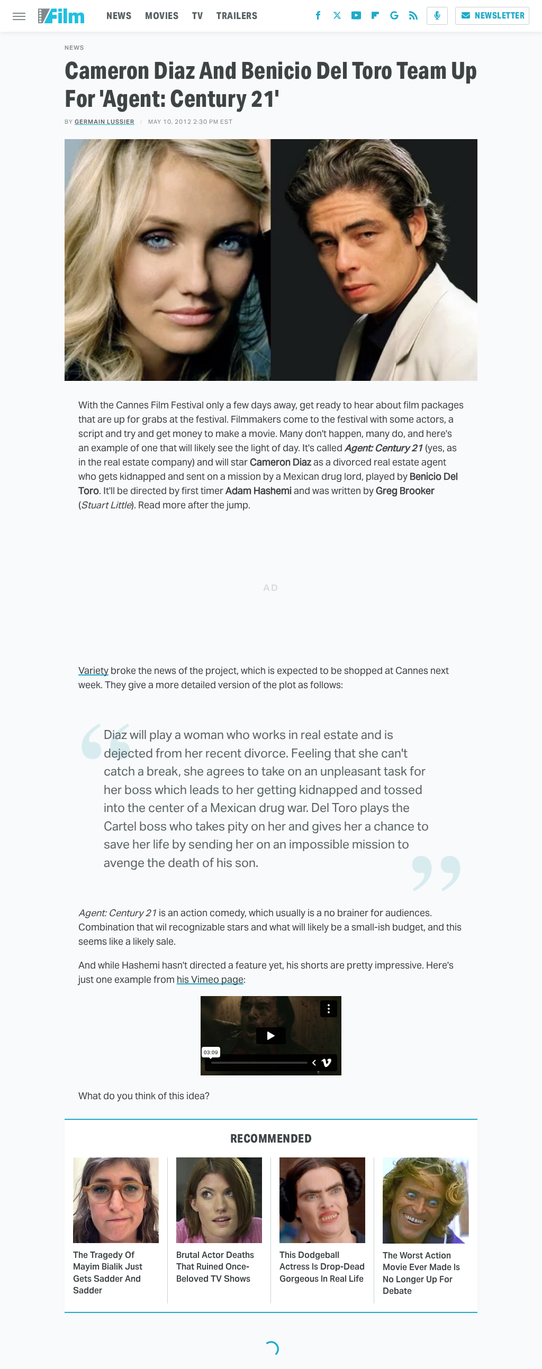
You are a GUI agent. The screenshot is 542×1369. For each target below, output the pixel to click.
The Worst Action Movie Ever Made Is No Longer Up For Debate (421, 1273)
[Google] (394, 17)
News (74, 47)
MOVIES (161, 16)
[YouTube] (356, 17)
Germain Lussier (104, 121)
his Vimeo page (210, 979)
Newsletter (500, 15)
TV (197, 16)
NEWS (118, 16)
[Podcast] (437, 16)
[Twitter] (337, 17)
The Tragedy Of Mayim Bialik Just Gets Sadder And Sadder (107, 1272)
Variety (93, 670)
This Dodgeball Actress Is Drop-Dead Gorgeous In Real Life (322, 1266)
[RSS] (413, 17)
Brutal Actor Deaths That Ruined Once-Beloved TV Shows (215, 1266)
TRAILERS (236, 16)
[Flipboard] (375, 17)
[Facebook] (318, 17)
